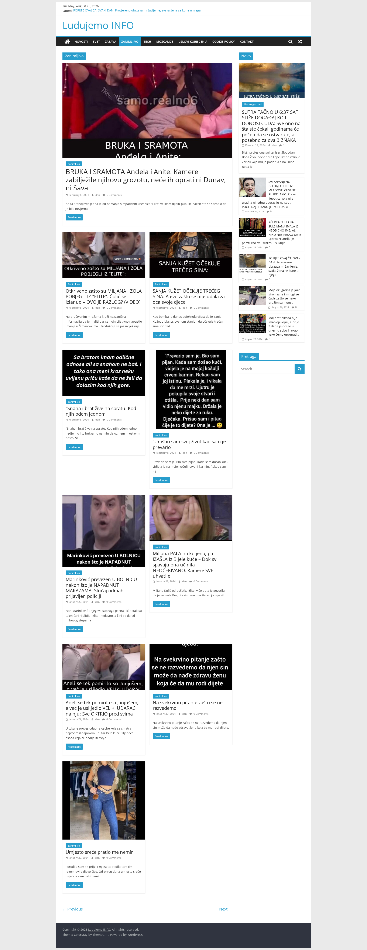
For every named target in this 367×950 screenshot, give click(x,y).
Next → (225, 909)
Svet (96, 42)
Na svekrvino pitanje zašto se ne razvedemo (188, 705)
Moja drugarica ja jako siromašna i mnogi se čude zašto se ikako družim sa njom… (284, 296)
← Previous (72, 909)
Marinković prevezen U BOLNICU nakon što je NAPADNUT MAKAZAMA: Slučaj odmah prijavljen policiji (101, 587)
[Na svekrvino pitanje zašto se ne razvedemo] (191, 646)
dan (97, 195)
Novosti (81, 42)
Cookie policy (223, 42)
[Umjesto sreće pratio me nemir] (103, 764)
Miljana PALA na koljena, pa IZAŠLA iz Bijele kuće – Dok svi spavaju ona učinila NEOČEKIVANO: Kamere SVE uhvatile (185, 564)
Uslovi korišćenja (192, 42)
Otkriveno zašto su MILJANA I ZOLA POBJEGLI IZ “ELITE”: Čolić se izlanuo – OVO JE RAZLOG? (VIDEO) (104, 296)
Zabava (110, 42)
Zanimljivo (129, 42)
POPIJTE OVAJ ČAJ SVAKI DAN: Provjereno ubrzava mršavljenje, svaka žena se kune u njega (137, 11)
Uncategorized (252, 104)
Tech (147, 42)
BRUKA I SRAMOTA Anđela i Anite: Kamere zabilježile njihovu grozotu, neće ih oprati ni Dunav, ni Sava (146, 179)
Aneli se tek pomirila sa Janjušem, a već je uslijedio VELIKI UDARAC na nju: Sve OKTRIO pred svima (102, 708)
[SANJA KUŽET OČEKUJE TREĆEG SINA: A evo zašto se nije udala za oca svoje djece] (191, 234)
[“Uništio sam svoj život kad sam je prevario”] (191, 352)
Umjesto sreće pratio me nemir (99, 852)
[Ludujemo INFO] (67, 41)
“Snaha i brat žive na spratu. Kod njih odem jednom (101, 411)
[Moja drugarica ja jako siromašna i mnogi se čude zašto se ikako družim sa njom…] (252, 288)
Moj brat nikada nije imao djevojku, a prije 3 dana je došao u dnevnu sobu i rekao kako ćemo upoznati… (283, 326)
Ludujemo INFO (98, 25)
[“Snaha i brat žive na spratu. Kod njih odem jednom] (103, 352)
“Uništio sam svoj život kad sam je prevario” (189, 444)
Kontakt (247, 42)
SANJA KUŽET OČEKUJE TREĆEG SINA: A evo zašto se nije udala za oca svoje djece (189, 296)
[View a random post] (300, 41)
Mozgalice (164, 42)
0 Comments (114, 195)
